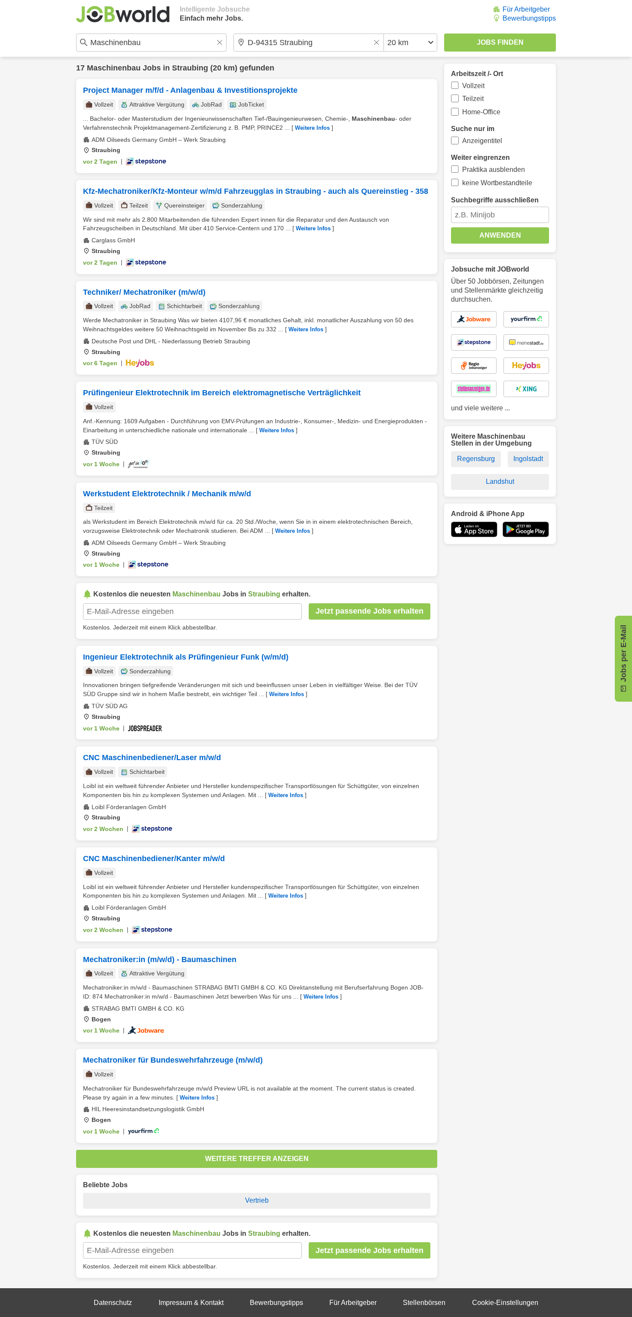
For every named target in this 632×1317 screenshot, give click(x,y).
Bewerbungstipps (529, 18)
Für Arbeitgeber (526, 9)
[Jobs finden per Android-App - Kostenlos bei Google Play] (526, 529)
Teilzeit (473, 98)
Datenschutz (113, 1302)
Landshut (500, 481)
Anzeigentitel (482, 140)
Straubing (190, 68)
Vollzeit (473, 85)
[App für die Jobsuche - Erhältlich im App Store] (474, 529)
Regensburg (476, 458)
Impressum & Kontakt (191, 1302)
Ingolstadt (528, 458)
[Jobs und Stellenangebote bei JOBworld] (122, 14)
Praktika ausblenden (493, 169)
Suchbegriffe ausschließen (495, 200)
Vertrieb (257, 1200)
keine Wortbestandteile (497, 182)
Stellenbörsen (424, 1302)
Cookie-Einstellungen (505, 1302)
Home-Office (481, 112)
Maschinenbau (114, 68)
